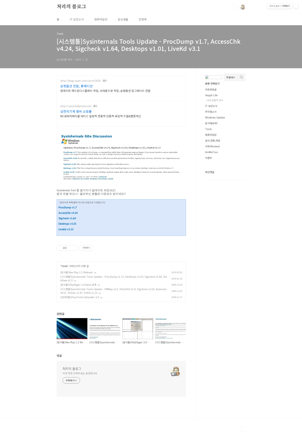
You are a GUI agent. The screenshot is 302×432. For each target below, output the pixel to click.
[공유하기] (70, 248)
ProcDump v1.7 (68, 207)
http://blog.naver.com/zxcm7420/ (80, 80)
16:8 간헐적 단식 (215, 100)
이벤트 (208, 158)
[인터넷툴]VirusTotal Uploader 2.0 (79, 297)
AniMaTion (211, 152)
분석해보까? (211, 123)
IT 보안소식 (77, 19)
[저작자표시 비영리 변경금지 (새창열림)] (98, 248)
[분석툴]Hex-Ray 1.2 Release (76, 272)
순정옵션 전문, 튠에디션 (76, 86)
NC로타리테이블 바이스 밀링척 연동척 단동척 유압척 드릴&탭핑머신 (100, 116)
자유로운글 (211, 89)
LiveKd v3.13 (66, 229)
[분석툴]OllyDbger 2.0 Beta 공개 (78, 284)
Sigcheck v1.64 (67, 218)
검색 (234, 7)
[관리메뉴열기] (296, 6)
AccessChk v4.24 (68, 213)
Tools (64, 266)
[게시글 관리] (74, 248)
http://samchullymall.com (75, 106)
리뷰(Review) (212, 146)
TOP (242, 429)
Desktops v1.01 (67, 224)
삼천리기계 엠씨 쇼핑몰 (76, 111)
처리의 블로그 (71, 6)
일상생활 (123, 19)
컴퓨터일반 (100, 19)
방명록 (143, 19)
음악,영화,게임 (212, 140)
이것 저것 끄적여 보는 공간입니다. (80, 373)
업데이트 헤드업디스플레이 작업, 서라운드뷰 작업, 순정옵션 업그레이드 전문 (105, 91)
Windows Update (215, 117)
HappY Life (211, 95)
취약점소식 (211, 111)
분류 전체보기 (212, 83)
